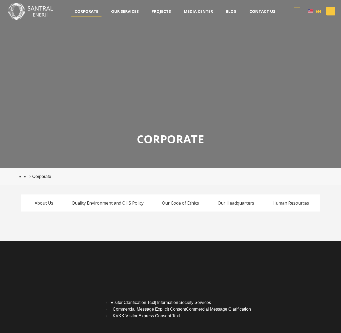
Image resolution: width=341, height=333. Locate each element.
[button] (330, 11)
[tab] (42, 203)
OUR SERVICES (125, 11)
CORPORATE (86, 11)
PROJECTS (161, 11)
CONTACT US (262, 11)
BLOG (231, 11)
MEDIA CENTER (198, 11)
